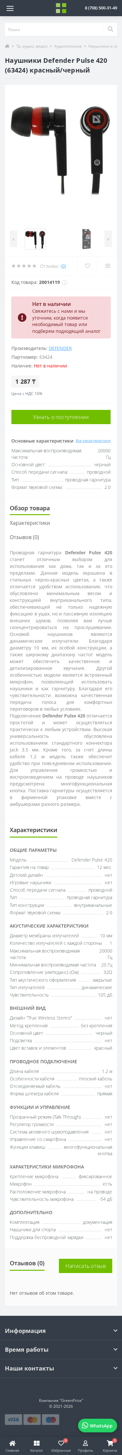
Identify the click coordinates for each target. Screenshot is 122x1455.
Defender (60, 348)
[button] (101, 8)
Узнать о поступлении (61, 417)
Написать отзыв (85, 1265)
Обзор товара (30, 508)
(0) (63, 266)
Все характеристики (93, 440)
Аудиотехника (68, 46)
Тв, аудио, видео (31, 46)
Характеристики (30, 522)
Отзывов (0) (24, 537)
